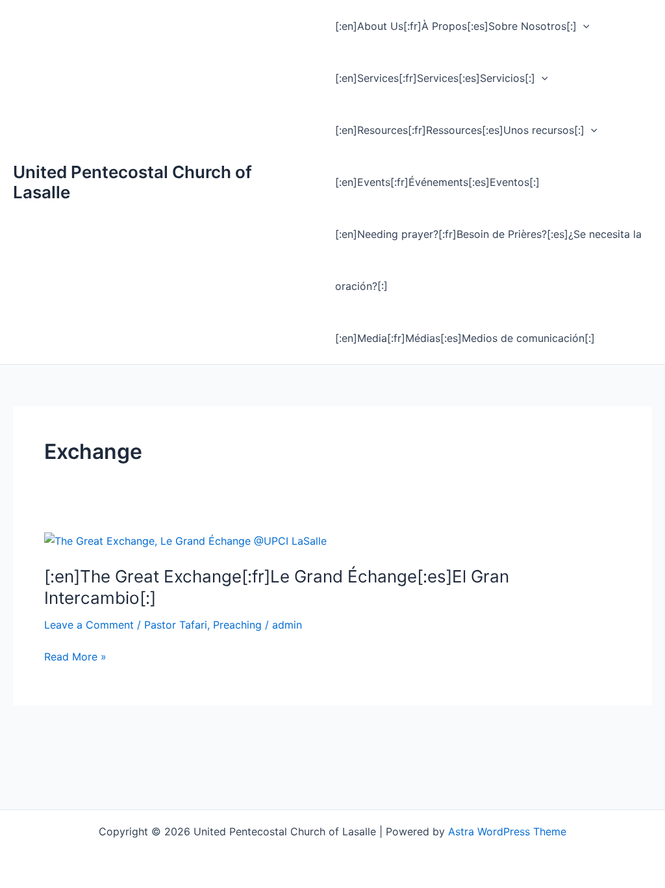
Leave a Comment (89, 624)
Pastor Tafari (175, 624)
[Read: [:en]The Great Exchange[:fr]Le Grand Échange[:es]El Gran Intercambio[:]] (185, 540)
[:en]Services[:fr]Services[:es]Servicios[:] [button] (435, 78)
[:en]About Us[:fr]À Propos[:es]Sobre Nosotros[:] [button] (456, 26)
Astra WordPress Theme (507, 831)
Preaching (237, 624)
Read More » (75, 657)
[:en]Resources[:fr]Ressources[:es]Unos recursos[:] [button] (459, 130)
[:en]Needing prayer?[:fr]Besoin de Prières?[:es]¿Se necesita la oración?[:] (488, 260)
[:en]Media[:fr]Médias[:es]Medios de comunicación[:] (465, 338)
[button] (583, 26)
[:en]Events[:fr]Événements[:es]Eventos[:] (437, 182)
